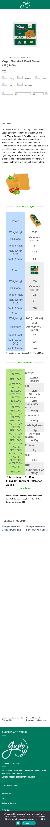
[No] (46, 820)
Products (6, 793)
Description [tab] (6, 123)
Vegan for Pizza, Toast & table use (16, 57)
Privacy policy (28, 823)
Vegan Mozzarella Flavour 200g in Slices (36, 719)
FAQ (4, 798)
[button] (3, 4)
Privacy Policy (9, 803)
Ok (18, 823)
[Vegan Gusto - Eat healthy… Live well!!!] (25, 4)
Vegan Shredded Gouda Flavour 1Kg (12, 719)
